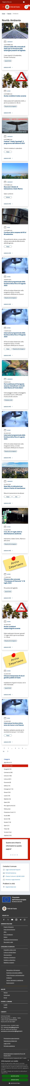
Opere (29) (7, 802)
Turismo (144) (7, 832)
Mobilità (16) (7, 799)
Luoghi (5, 1005)
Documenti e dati (8, 942)
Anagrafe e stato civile (10, 950)
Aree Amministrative (9, 929)
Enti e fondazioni (8, 935)
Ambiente (9, 978)
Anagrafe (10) (7, 769)
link (6, 1072)
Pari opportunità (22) (9, 806)
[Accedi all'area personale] (23, 2)
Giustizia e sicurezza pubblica (14, 973)
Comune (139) (8, 776)
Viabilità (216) (7, 835)
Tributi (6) (6, 829)
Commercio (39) (8, 772)
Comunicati (9, 42)
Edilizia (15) (7, 786)
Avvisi (8, 227)
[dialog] (15, 1072)
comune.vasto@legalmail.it (11, 1027)
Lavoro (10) (7, 796)
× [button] (28, 1060)
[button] (15, 1083)
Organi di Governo (9, 927)
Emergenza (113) (8, 789)
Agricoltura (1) (8, 762)
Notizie (8, 91)
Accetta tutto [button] (15, 1076)
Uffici (5, 932)
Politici (5, 937)
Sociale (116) (7, 822)
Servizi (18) (7, 819)
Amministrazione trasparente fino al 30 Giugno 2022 (14, 1055)
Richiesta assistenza (9, 1046)
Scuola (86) (7, 815)
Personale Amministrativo (11, 940)
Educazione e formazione (13, 970)
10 (3, 751)
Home (3, 14)
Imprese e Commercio (9, 957)
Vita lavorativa (8, 955)
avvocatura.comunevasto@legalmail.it (11, 1031)
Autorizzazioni (10, 983)
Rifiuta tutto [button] (15, 1079)
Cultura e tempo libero (10, 952)
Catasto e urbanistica (9, 960)
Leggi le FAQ (7, 1043)
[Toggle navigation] (3, 7)
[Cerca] (27, 7)
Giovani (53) (7, 792)
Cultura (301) (7, 779)
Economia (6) (7, 782)
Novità (9, 14)
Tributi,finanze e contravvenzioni (15, 975)
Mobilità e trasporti (9, 962)
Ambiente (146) (8, 766)
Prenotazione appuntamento (11, 1038)
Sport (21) (6, 825)
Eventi (5, 1007)
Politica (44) (7, 809)
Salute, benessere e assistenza (14, 980)
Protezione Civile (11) (9, 812)
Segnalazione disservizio (10, 1041)
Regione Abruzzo (7, 2)
